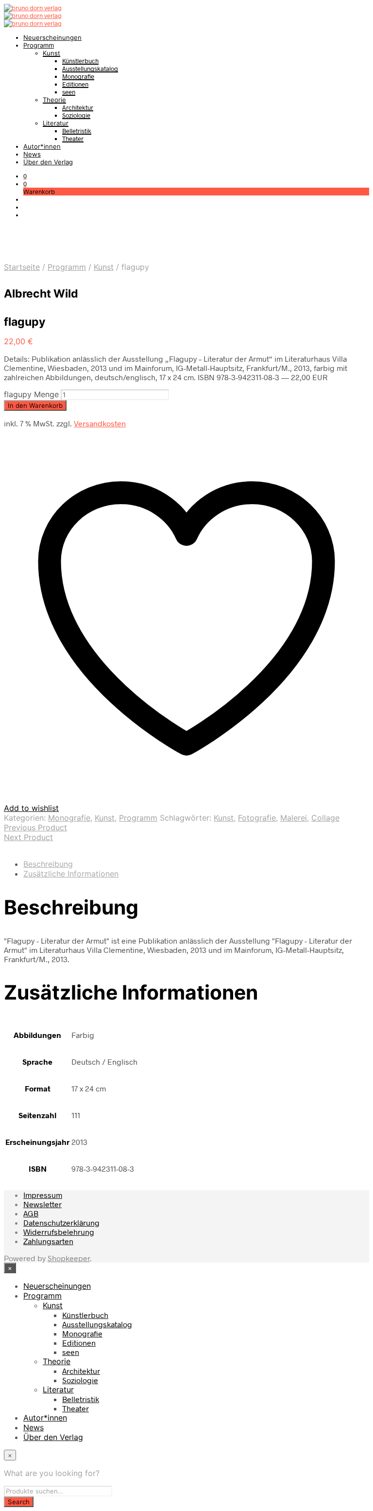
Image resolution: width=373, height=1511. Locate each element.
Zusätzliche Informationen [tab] (71, 873)
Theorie (54, 100)
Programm (38, 45)
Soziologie (76, 115)
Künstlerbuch (80, 61)
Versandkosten (100, 423)
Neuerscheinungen (52, 37)
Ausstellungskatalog (90, 68)
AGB (30, 1213)
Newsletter (42, 1204)
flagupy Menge (31, 394)
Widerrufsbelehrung (58, 1231)
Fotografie (257, 818)
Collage (325, 818)
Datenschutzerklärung (61, 1222)
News (32, 154)
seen (68, 92)
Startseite (22, 267)
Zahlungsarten (48, 1241)
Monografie (78, 76)
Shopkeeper (69, 1258)
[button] (25, 176)
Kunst (51, 53)
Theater (73, 138)
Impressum (42, 1194)
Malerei (293, 818)
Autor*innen (42, 146)
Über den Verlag (48, 162)
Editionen (75, 84)
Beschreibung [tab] (48, 864)
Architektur (77, 107)
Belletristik (76, 131)
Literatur (55, 123)
